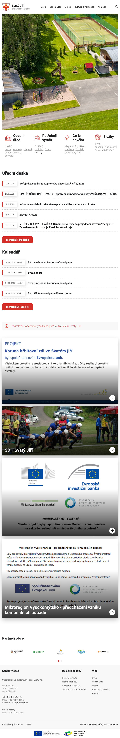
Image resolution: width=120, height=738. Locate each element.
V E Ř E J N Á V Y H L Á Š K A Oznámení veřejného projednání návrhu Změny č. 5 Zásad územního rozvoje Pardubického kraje (66, 225)
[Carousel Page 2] (61, 661)
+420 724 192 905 (15, 700)
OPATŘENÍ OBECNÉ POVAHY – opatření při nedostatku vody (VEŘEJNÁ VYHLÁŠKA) (68, 193)
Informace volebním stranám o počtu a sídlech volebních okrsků (57, 204)
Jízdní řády (108, 150)
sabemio (114, 724)
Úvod (43, 7)
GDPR (28, 724)
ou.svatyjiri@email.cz (18, 703)
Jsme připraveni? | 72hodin (74, 689)
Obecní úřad (55, 7)
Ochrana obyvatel (13, 154)
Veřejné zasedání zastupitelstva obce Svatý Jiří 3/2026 (51, 183)
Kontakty (17, 149)
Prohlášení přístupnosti (12, 724)
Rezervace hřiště (69, 678)
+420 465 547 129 (14, 697)
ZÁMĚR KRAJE (28, 214)
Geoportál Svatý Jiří (71, 686)
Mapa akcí (70, 146)
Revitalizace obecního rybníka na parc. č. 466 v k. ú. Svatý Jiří (45, 326)
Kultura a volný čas (84, 7)
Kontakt (102, 7)
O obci (68, 7)
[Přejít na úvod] (16, 7)
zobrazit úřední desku (17, 239)
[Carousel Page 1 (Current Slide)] (58, 661)
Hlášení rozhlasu (69, 682)
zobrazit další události (17, 306)
